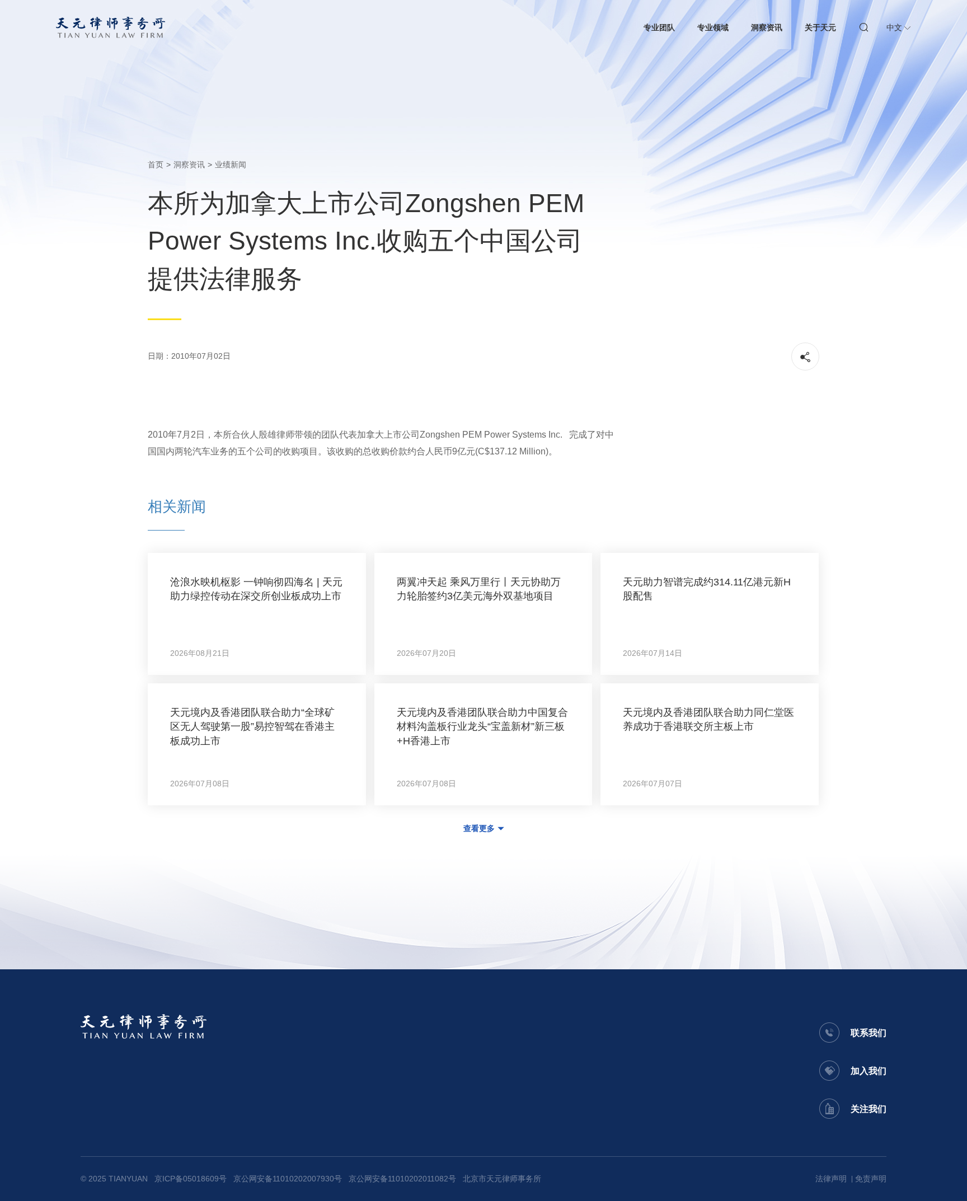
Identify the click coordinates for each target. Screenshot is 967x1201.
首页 (155, 164)
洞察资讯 (766, 27)
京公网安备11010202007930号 (287, 1178)
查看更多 (479, 828)
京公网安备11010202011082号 (402, 1178)
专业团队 (659, 27)
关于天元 (820, 27)
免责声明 (870, 1178)
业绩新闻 (230, 164)
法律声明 (831, 1178)
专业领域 (713, 27)
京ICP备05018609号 (190, 1178)
